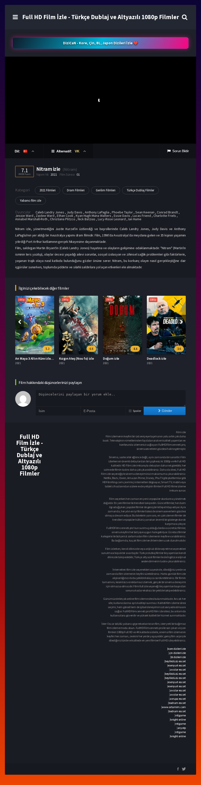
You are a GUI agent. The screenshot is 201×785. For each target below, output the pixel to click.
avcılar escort (178, 669)
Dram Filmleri (76, 190)
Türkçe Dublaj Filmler (140, 190)
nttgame (180, 715)
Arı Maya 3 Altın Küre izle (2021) (37, 358)
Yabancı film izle (30, 200)
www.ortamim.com (174, 707)
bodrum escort (177, 703)
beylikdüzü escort (175, 661)
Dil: (18, 151)
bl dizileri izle (178, 657)
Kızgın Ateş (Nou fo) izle (76, 358)
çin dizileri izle (177, 653)
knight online (178, 719)
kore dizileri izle (177, 648)
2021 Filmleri (47, 190)
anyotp (181, 728)
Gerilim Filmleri (105, 190)
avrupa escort (178, 698)
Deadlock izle (156, 358)
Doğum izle (111, 358)
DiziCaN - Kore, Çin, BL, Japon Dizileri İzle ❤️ (100, 43)
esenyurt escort (177, 665)
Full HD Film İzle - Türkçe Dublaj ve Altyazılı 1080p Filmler (100, 17)
